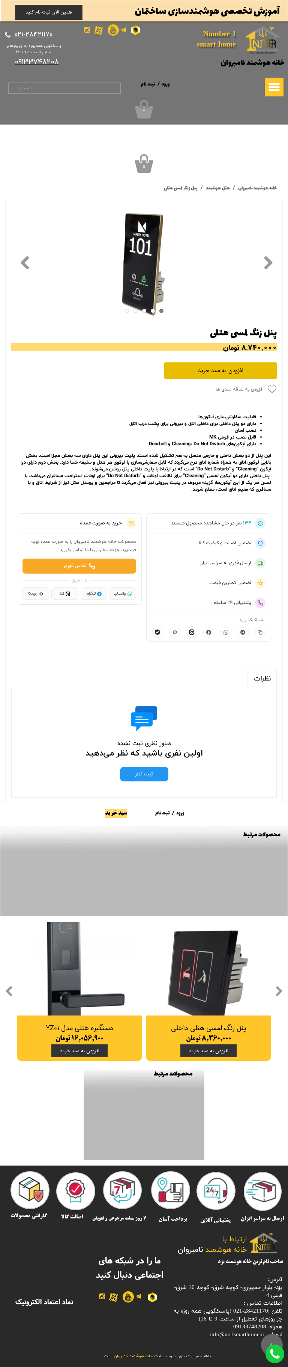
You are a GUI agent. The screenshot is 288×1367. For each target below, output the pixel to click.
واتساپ (120, 593)
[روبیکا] (174, 632)
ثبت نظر (144, 774)
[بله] (157, 632)
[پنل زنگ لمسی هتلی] (144, 262)
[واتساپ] (225, 632)
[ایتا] (191, 632)
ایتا (61, 593)
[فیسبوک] (208, 632)
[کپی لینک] (260, 632)
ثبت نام (148, 84)
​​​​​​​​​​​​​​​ (33, 34)
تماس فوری (75, 566)
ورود (166, 84)
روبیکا (33, 593)
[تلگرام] (243, 632)
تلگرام (91, 593)
